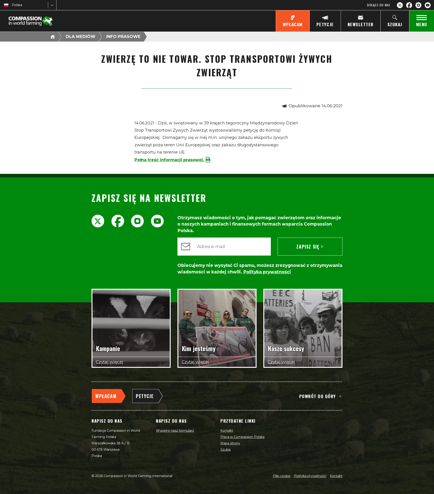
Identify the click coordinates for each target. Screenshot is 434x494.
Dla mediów (80, 36)
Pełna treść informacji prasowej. (169, 159)
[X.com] (400, 5)
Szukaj (225, 449)
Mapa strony (230, 443)
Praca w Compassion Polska (242, 437)
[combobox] (12, 5)
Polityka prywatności (310, 476)
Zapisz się (307, 246)
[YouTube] (428, 5)
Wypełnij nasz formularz (175, 431)
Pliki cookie (281, 476)
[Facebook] (409, 5)
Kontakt (226, 431)
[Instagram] (418, 5)
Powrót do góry (317, 396)
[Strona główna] (52, 36)
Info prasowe (123, 36)
